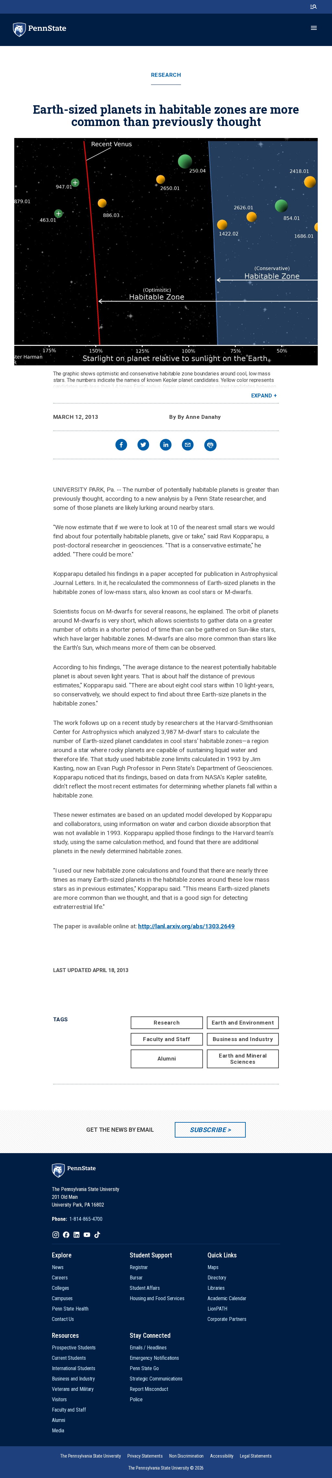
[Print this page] (210, 445)
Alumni (167, 1058)
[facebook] (121, 445)
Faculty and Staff (166, 1039)
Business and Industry (243, 1039)
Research (166, 75)
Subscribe (208, 1130)
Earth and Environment (243, 1022)
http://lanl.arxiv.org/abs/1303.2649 (186, 926)
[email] (188, 445)
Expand (261, 396)
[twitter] (143, 445)
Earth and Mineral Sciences (243, 1058)
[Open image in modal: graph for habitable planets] (166, 251)
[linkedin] (166, 445)
